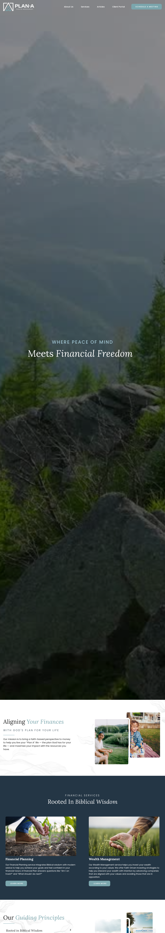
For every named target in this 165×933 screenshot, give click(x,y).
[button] (68, 6)
